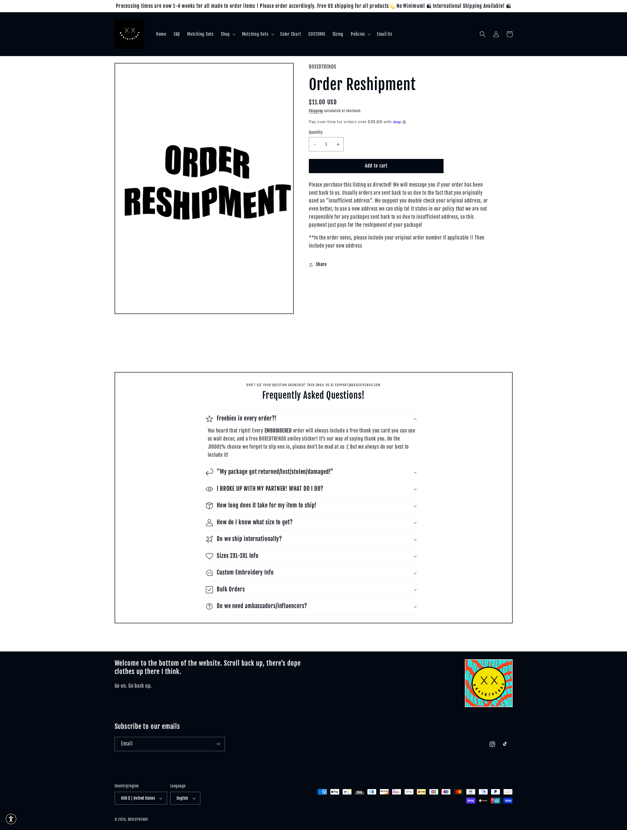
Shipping (316, 110)
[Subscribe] (218, 744)
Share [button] (321, 264)
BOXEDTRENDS (138, 819)
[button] (227, 34)
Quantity (316, 132)
